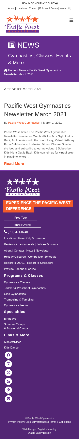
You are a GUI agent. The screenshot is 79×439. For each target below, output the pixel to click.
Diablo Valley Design (39, 432)
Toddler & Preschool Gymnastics (25, 288)
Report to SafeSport (40, 262)
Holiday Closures (15, 256)
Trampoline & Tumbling (19, 299)
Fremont (40, 238)
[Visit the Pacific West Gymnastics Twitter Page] (8, 372)
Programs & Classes (23, 275)
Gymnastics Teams (16, 305)
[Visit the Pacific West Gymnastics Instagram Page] (8, 363)
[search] (68, 8)
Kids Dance (11, 347)
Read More (14, 163)
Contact (33, 8)
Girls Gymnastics (15, 293)
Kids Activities (12, 341)
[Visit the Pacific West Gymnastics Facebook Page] (8, 355)
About (11, 8)
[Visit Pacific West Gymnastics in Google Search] (8, 381)
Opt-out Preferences (37, 421)
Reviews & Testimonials (19, 244)
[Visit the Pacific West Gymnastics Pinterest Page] (8, 390)
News (63, 8)
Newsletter (42, 250)
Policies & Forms (48, 8)
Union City (24, 238)
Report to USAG (14, 262)
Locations (21, 8)
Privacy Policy (16, 421)
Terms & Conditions (60, 421)
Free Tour (20, 217)
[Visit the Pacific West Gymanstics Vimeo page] (8, 398)
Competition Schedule (42, 256)
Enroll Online (22, 224)
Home (11, 70)
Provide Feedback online (20, 268)
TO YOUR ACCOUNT (38, 3)
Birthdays (10, 318)
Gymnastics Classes (17, 282)
